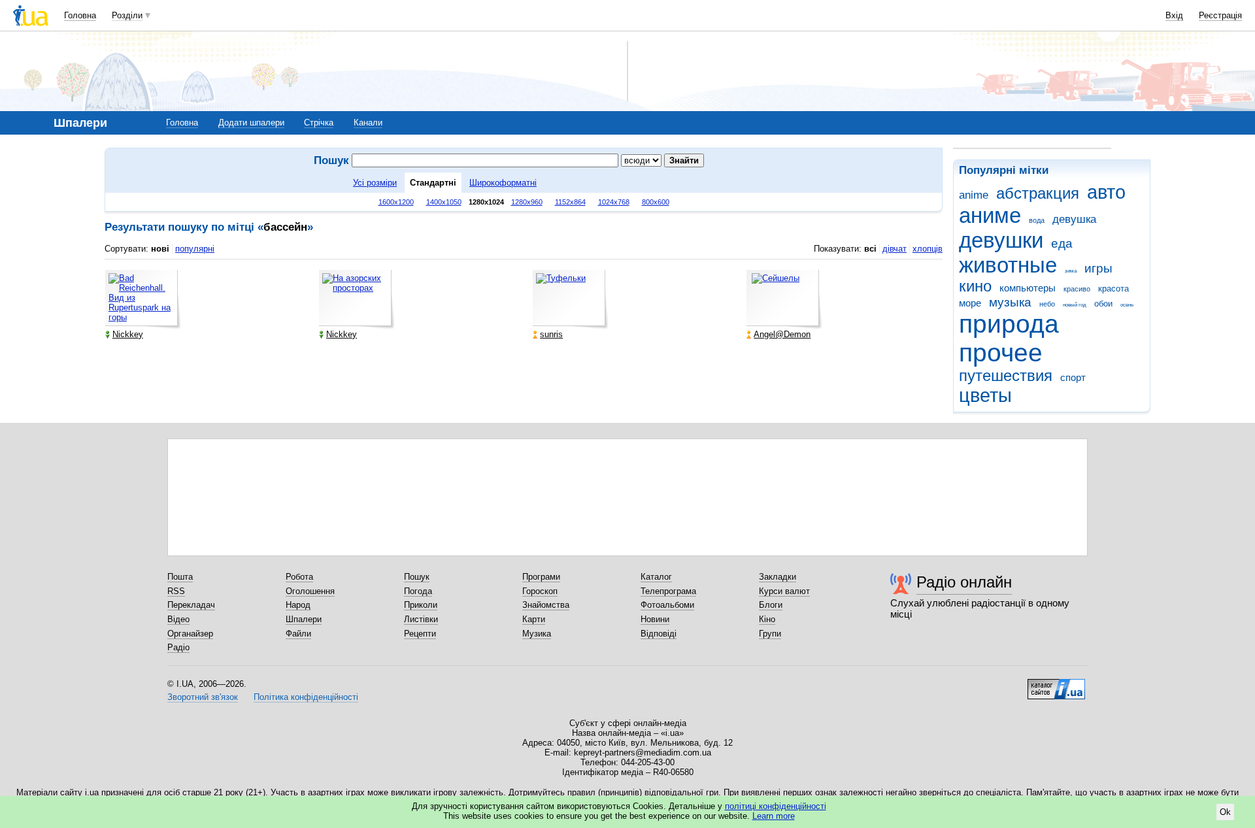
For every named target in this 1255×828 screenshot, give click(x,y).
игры (1098, 268)
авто (1106, 192)
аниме (990, 215)
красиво (1076, 289)
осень (1126, 305)
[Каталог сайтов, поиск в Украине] (1056, 684)
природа (1009, 324)
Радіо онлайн (964, 582)
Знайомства (545, 605)
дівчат (894, 249)
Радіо (178, 647)
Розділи (127, 15)
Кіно (767, 619)
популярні (194, 249)
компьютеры (1027, 287)
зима (1071, 271)
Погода (418, 591)
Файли (298, 633)
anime (973, 195)
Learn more (773, 816)
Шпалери (304, 619)
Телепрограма (668, 591)
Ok (1225, 812)
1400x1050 (443, 202)
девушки (1001, 240)
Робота (299, 577)
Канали (368, 122)
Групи (770, 633)
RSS (176, 591)
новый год (1074, 305)
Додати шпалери (251, 122)
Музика (536, 633)
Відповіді (659, 633)
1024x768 (613, 202)
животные (1008, 265)
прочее (1001, 353)
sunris (551, 334)
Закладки (777, 577)
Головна (80, 15)
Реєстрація (1220, 15)
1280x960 (527, 202)
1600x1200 (396, 202)
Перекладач (191, 605)
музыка (1010, 302)
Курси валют (784, 591)
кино (975, 286)
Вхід (1174, 15)
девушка (1074, 219)
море (970, 302)
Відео (178, 619)
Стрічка (318, 122)
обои (1103, 303)
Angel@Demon (782, 334)
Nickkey (127, 334)
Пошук (416, 577)
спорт (1073, 377)
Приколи (420, 605)
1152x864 (570, 202)
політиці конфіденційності (775, 806)
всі (870, 249)
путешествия (1005, 375)
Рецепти (420, 633)
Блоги (770, 605)
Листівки (421, 619)
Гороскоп (540, 591)
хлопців (927, 249)
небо (1047, 304)
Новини (655, 619)
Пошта (180, 577)
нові (160, 249)
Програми (541, 577)
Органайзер (190, 633)
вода (1037, 220)
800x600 (655, 202)
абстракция (1037, 193)
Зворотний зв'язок (202, 697)
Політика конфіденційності (306, 697)
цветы (985, 395)
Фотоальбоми (667, 605)
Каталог (656, 577)
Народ (298, 605)
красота (1113, 288)
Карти (533, 619)
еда (1062, 243)
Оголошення (310, 591)
